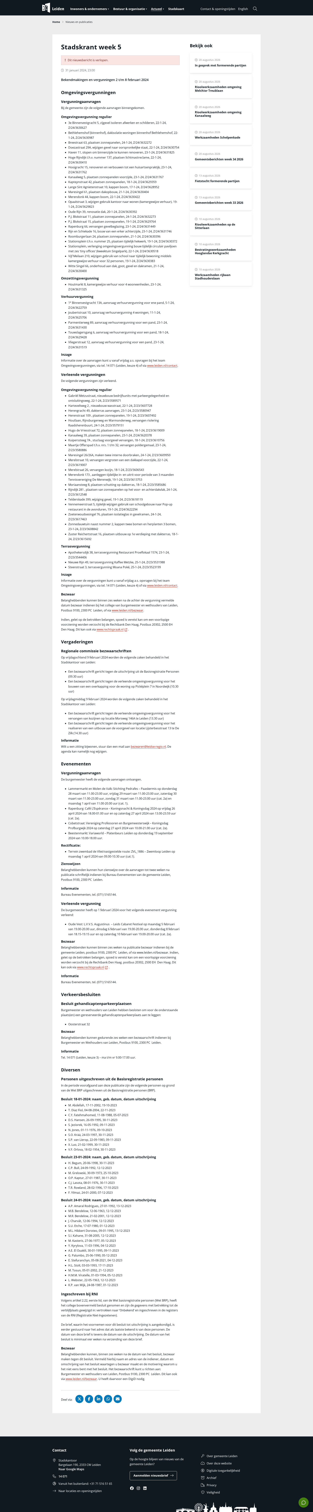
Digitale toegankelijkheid (223, 1471)
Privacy (211, 1485)
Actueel (156, 9)
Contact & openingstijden (218, 9)
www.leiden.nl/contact (162, 366)
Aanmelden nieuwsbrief (150, 1475)
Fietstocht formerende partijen (217, 181)
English (243, 9)
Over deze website (219, 1463)
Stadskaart (176, 9)
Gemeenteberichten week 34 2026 (219, 159)
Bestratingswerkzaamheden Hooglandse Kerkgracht (215, 251)
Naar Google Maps (71, 1469)
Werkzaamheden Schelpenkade (217, 137)
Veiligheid (213, 1492)
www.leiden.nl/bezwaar (127, 610)
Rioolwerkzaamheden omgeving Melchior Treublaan (218, 88)
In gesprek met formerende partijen (220, 65)
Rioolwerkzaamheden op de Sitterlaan (215, 226)
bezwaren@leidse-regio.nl (148, 747)
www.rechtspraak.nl (112, 629)
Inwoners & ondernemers (88, 9)
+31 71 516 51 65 (101, 1484)
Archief (211, 1478)
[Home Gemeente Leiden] (60, 8)
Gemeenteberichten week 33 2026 (219, 203)
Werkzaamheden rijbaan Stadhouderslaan (213, 276)
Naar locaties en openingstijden (80, 1491)
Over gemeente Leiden (222, 1456)
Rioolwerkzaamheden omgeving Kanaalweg (218, 114)
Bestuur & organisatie (129, 9)
